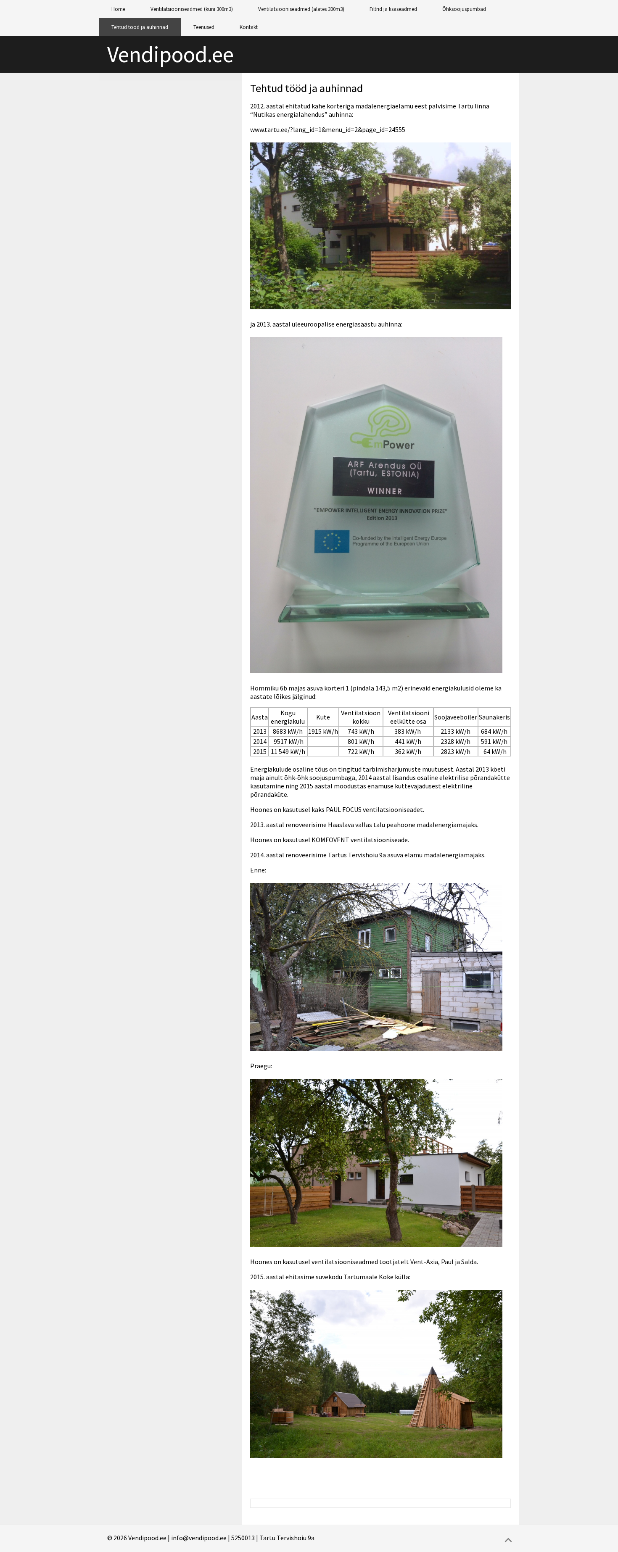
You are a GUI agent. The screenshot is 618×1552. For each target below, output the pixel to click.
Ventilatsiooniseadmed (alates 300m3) (301, 9)
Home (118, 9)
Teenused (203, 27)
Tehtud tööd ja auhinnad (139, 27)
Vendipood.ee (170, 54)
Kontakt (249, 27)
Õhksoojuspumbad (464, 9)
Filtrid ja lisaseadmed (393, 9)
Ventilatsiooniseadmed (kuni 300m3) (192, 9)
